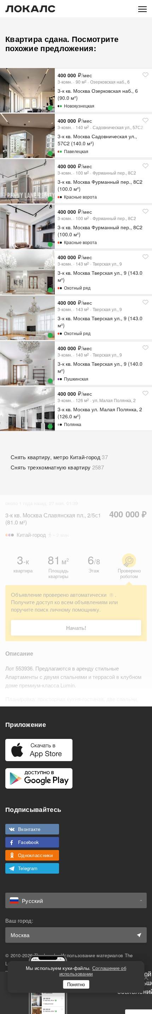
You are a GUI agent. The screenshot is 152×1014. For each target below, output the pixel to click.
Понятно (76, 984)
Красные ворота (80, 197)
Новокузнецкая (79, 106)
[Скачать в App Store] (38, 750)
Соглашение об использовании (92, 971)
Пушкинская (76, 379)
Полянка (72, 424)
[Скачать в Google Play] (38, 778)
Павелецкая (76, 151)
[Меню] (142, 8)
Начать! (76, 628)
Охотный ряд (77, 288)
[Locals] (30, 8)
